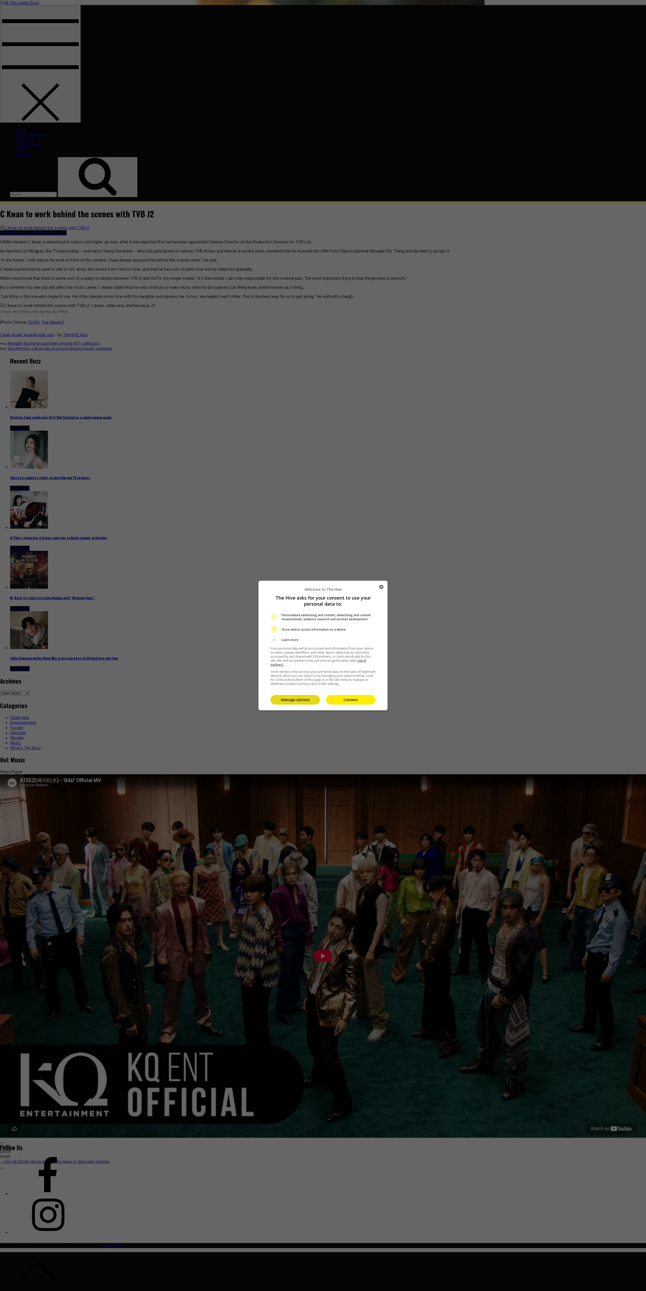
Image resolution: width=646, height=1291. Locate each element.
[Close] (381, 587)
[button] (323, 639)
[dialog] (323, 645)
